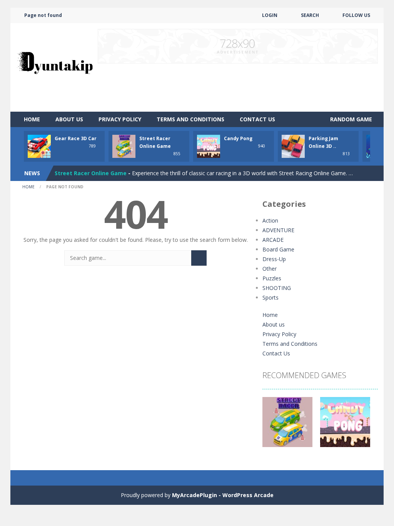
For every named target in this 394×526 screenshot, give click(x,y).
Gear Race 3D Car (76, 138)
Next (368, 426)
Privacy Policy (119, 119)
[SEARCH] (199, 258)
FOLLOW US (356, 15)
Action (270, 220)
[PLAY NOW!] (39, 145)
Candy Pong (238, 138)
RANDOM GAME (350, 119)
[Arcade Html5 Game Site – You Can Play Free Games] (54, 66)
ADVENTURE (278, 230)
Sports (270, 297)
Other (269, 268)
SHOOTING (276, 287)
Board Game (278, 249)
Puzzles (271, 278)
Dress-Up (274, 259)
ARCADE (273, 239)
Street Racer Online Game (91, 173)
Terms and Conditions (190, 119)
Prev (272, 426)
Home (32, 119)
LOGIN (269, 15)
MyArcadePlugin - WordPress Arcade (223, 495)
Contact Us (257, 119)
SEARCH (310, 15)
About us (69, 119)
